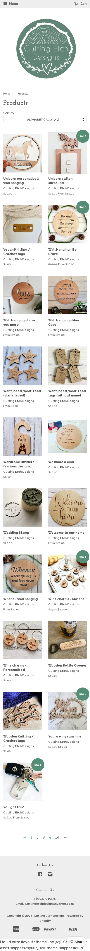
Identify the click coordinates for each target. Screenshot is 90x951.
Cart (83, 3)
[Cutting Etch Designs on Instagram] (50, 875)
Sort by (8, 113)
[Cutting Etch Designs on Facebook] (40, 875)
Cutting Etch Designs (49, 915)
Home (6, 93)
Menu (13, 3)
